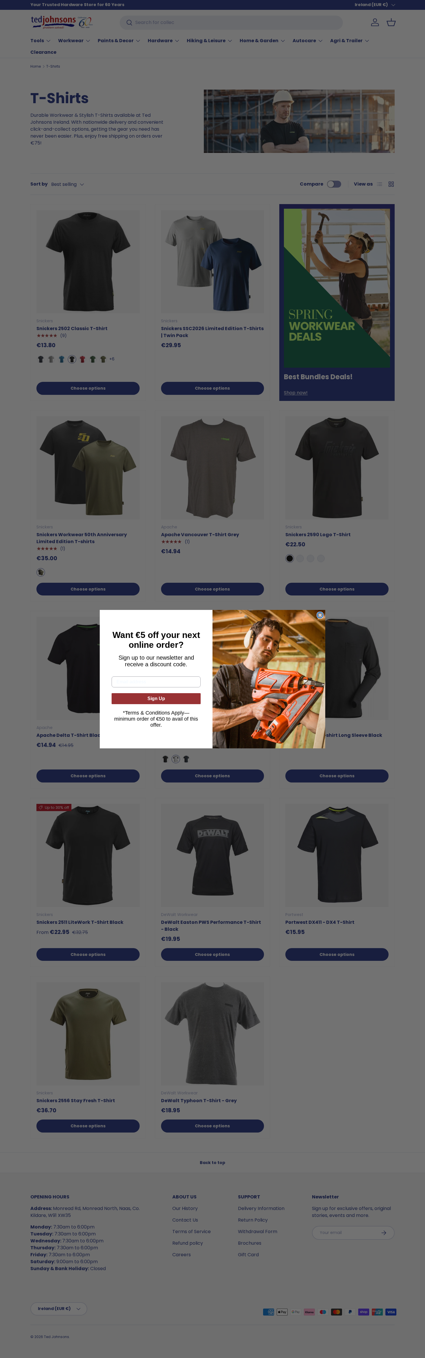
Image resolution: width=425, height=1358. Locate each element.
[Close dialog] (320, 615)
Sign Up (156, 698)
